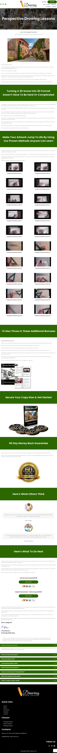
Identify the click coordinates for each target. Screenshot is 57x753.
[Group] (28, 1)
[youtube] (5, 4)
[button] (28, 645)
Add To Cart (28, 582)
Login (44, 2)
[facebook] (49, 746)
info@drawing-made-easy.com (10, 736)
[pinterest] (3, 4)
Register (52, 2)
